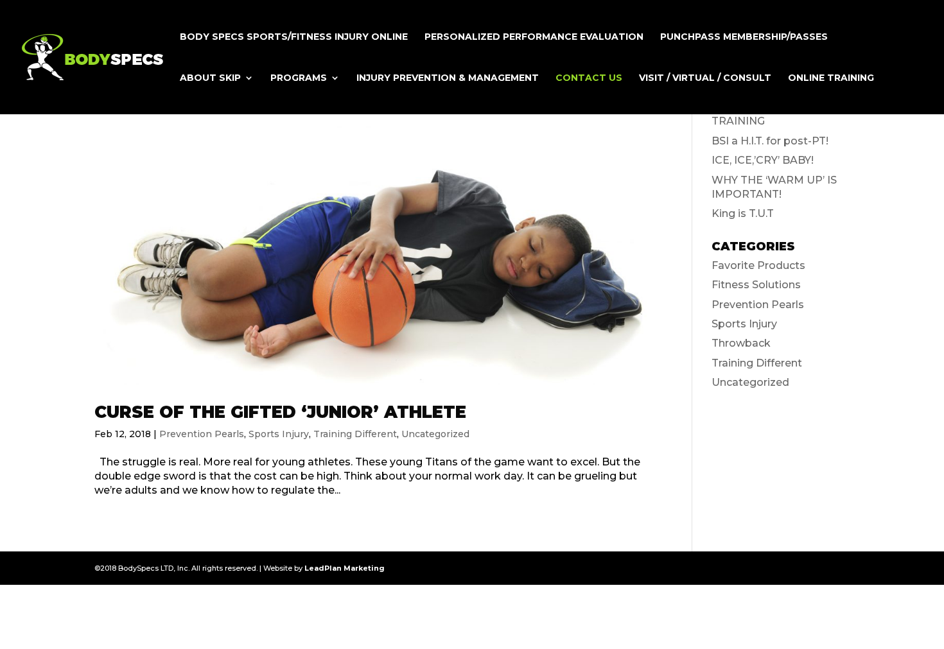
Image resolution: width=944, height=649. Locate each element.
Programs (298, 78)
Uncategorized (435, 434)
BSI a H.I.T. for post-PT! (770, 141)
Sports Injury (279, 434)
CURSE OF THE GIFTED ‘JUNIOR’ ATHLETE (280, 412)
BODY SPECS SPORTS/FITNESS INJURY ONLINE (294, 37)
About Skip (210, 78)
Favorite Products (758, 265)
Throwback (741, 343)
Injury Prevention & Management (447, 78)
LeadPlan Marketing (344, 568)
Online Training (831, 78)
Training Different (355, 434)
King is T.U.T (743, 213)
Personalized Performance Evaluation (533, 37)
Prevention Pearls (201, 434)
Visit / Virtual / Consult (705, 78)
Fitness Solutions (756, 285)
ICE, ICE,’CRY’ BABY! (763, 160)
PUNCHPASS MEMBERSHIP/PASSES (744, 37)
